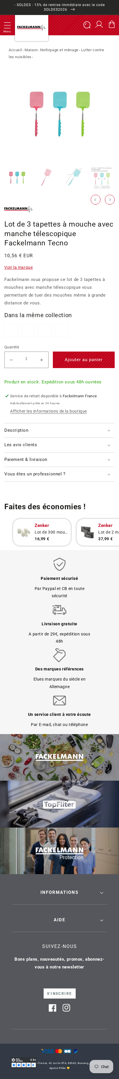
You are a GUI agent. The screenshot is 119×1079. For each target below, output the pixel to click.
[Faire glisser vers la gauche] (96, 200)
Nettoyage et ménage (59, 50)
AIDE (59, 919)
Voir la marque (18, 267)
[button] (7, 25)
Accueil (15, 50)
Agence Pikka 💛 (59, 1068)
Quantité (11, 347)
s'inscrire (59, 994)
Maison (31, 50)
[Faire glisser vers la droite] (110, 200)
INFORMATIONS (59, 892)
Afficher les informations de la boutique (48, 411)
